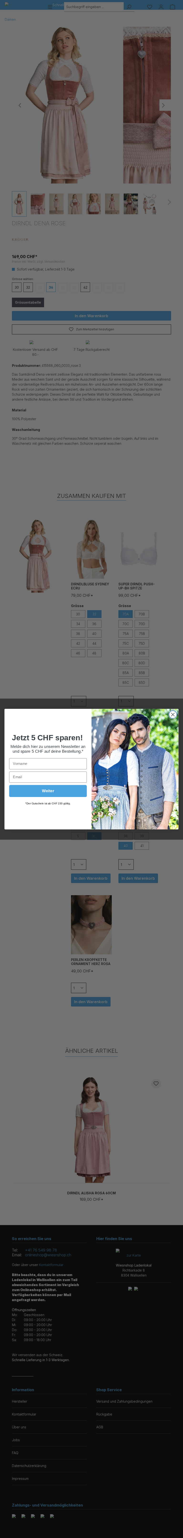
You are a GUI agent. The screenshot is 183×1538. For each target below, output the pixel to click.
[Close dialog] (173, 714)
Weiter (48, 790)
